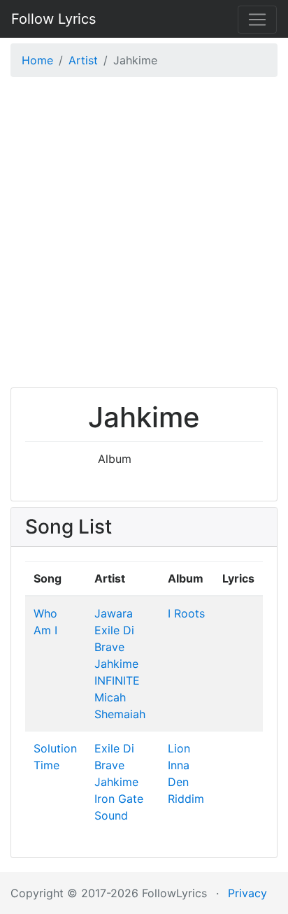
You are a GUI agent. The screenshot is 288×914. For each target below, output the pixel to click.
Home (37, 60)
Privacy (247, 893)
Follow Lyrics (53, 18)
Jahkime (116, 664)
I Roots (186, 613)
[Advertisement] (144, 236)
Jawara (113, 613)
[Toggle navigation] (257, 20)
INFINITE (117, 680)
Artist (83, 60)
